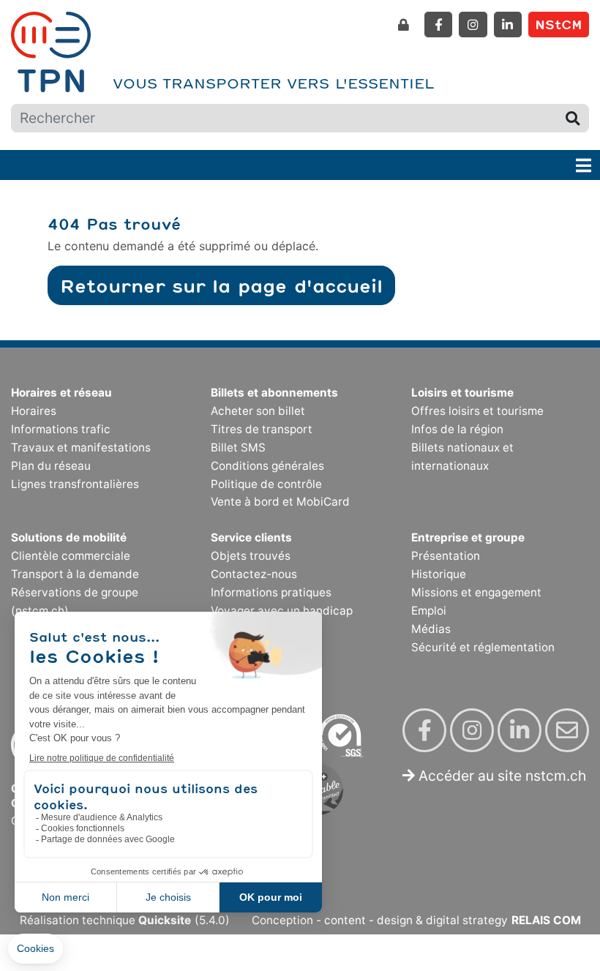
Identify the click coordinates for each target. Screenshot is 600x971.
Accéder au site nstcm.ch (500, 775)
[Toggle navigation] (583, 165)
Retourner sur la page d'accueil (221, 285)
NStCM (558, 24)
